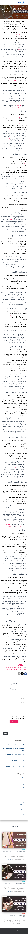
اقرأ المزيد (9, 859)
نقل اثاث (22, 814)
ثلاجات (23, 784)
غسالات (23, 799)
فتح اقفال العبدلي (20, 34)
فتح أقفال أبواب (17, 467)
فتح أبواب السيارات (13, 324)
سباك (23, 792)
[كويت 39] (22, 2)
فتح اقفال (19, 117)
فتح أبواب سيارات (8, 316)
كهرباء (23, 811)
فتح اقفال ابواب (6, 667)
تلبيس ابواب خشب (7, 524)
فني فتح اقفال (18, 123)
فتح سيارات (20, 669)
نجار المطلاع (9, 669)
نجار (19, 49)
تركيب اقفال (16, 667)
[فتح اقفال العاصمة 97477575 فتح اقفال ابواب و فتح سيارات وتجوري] (14, 839)
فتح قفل (10, 219)
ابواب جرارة (11, 526)
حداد (23, 789)
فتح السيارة (4, 311)
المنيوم (23, 777)
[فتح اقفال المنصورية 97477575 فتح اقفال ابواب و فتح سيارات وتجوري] (14, 871)
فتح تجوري (13, 80)
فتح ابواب (20, 665)
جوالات (23, 787)
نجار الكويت (11, 138)
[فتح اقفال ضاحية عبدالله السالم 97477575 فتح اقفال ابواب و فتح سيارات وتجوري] (14, 903)
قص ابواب (19, 107)
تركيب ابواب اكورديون (19, 526)
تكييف (23, 779)
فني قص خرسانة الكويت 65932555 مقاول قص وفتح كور (13, 744)
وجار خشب (18, 105)
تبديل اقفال (20, 141)
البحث (24, 730)
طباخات (22, 796)
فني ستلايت (22, 804)
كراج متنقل (22, 809)
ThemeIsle (7, 930)
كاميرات (22, 806)
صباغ (23, 794)
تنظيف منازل (22, 781)
